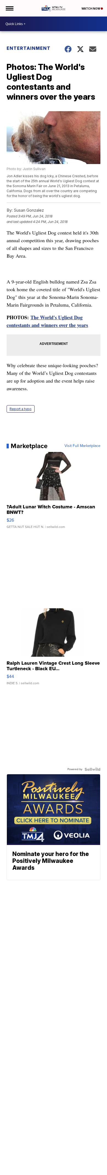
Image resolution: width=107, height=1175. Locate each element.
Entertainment (28, 48)
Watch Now (91, 8)
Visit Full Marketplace (82, 446)
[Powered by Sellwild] (92, 769)
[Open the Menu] (9, 8)
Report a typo (21, 409)
